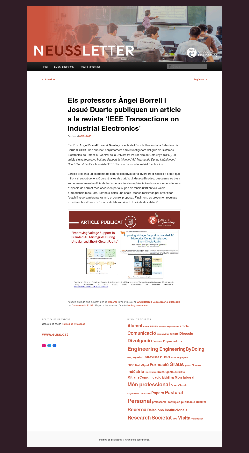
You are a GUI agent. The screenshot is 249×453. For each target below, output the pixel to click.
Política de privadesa (110, 439)
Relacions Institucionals (167, 409)
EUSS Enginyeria (64, 66)
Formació (159, 364)
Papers (157, 392)
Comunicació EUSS (82, 305)
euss (165, 356)
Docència (157, 341)
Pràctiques (173, 402)
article (184, 326)
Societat (162, 417)
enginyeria (134, 357)
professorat (159, 402)
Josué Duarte (160, 302)
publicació (174, 302)
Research (139, 417)
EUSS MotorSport (138, 365)
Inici (45, 66)
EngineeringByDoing (181, 348)
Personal (139, 400)
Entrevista (150, 356)
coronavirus (163, 333)
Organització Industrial (139, 393)
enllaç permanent (138, 305)
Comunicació (141, 332)
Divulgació (139, 340)
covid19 (174, 334)
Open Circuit (179, 385)
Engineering (143, 348)
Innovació (151, 372)
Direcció (186, 333)
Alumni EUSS (150, 326)
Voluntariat (197, 418)
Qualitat (201, 402)
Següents (200, 79)
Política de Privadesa (73, 324)
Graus (176, 364)
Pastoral (174, 392)
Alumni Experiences (169, 326)
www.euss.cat (55, 334)
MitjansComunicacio (144, 377)
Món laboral (184, 377)
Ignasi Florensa (193, 365)
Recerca (112, 302)
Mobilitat (168, 377)
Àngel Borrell (144, 302)
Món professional (148, 384)
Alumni (134, 325)
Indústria (135, 371)
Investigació (165, 372)
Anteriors (48, 79)
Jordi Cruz (179, 372)
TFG (175, 418)
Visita (184, 417)
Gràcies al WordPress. (137, 439)
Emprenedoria (172, 341)
